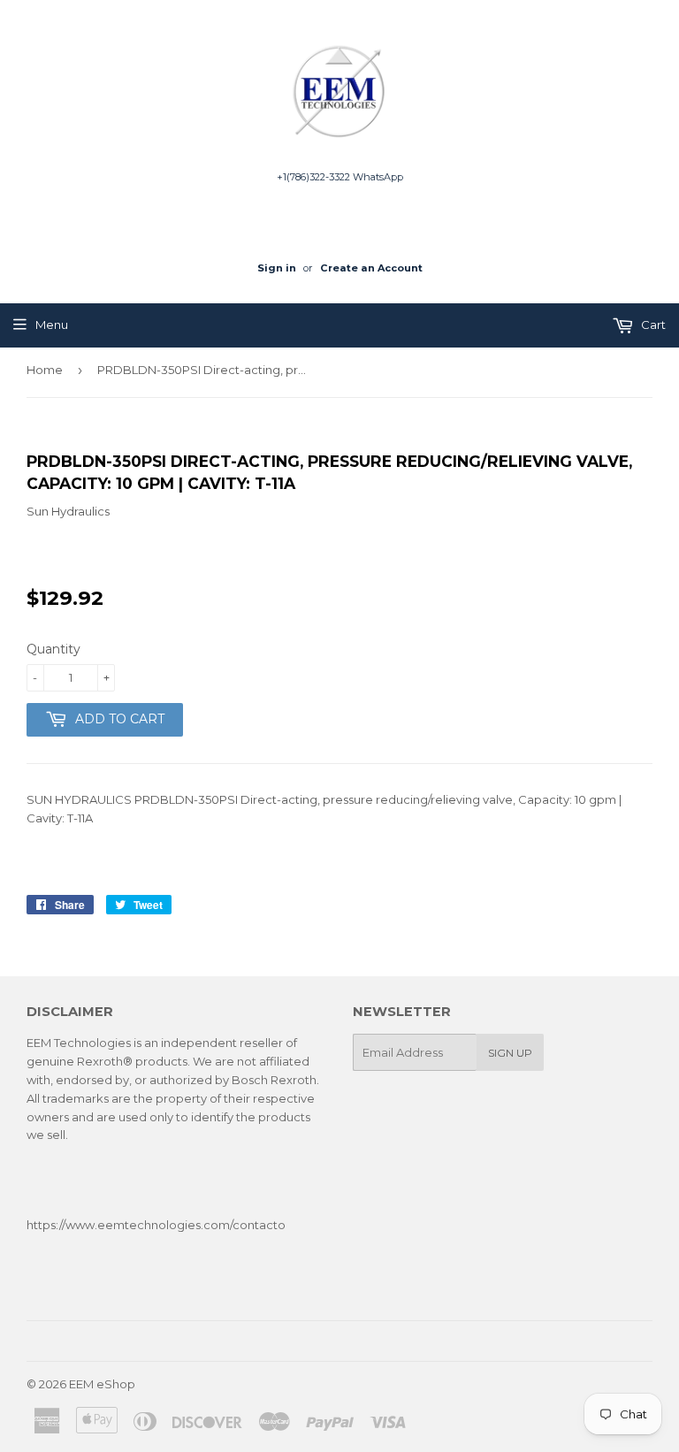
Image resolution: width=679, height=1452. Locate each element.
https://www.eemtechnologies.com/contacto (156, 1225)
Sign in (276, 268)
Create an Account (371, 268)
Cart (652, 324)
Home (45, 370)
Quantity (53, 649)
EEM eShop (102, 1384)
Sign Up (510, 1052)
